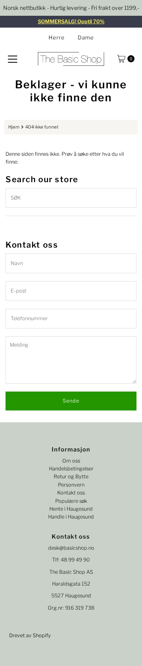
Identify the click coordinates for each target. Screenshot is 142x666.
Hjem (13, 127)
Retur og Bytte (71, 476)
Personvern (71, 485)
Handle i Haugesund (71, 517)
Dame (86, 37)
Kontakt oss (71, 493)
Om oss (71, 461)
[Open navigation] (12, 58)
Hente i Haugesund (71, 509)
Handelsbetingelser (71, 469)
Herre (57, 37)
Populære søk (71, 501)
